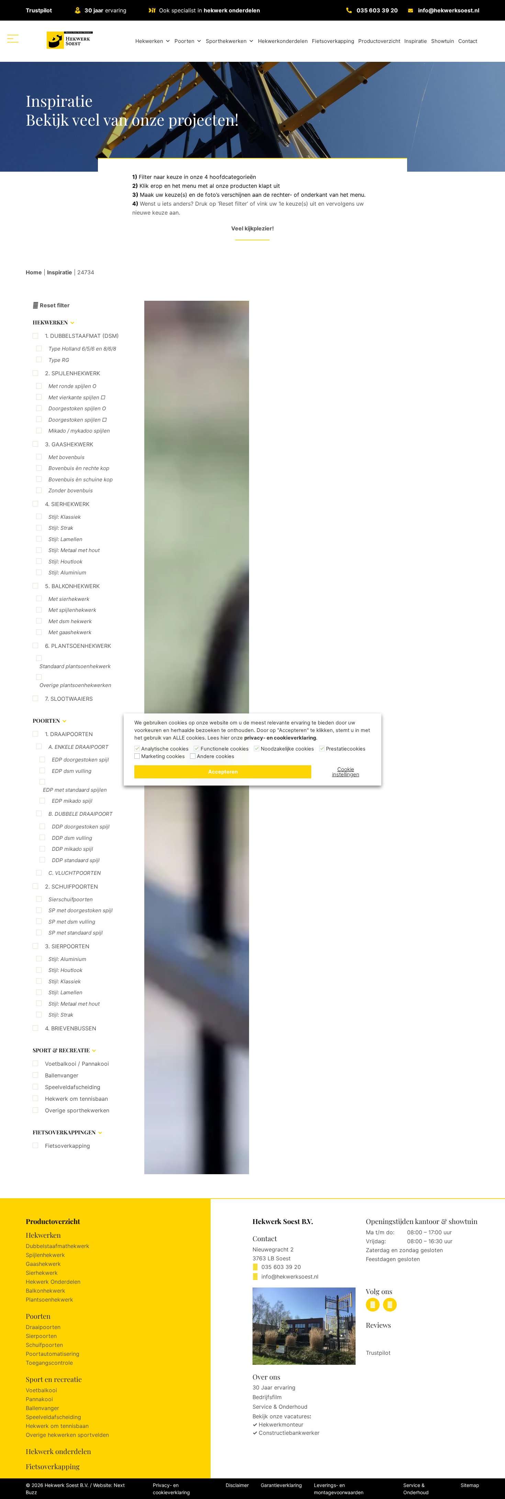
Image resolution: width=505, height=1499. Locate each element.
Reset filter (54, 305)
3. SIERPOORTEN (67, 946)
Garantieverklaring (281, 1485)
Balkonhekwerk (45, 1290)
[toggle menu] (13, 38)
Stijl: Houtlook (65, 561)
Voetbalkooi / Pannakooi (77, 1063)
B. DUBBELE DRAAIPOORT (80, 814)
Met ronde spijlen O (72, 386)
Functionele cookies (225, 749)
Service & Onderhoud (279, 1406)
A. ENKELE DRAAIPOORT (78, 747)
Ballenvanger (61, 1075)
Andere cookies (215, 756)
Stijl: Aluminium (67, 572)
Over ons (266, 1376)
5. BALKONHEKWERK (72, 586)
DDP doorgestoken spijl (81, 826)
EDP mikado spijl (72, 801)
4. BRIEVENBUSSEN (70, 1028)
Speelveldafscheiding (72, 1087)
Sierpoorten (41, 1335)
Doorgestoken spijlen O (77, 408)
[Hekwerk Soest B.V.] (69, 40)
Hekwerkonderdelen (283, 41)
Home (34, 272)
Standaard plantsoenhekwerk (75, 666)
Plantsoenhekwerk (49, 1299)
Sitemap (470, 1485)
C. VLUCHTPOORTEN (74, 873)
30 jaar (94, 10)
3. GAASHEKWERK (69, 444)
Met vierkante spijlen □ (76, 397)
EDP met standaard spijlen (75, 790)
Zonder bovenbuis (70, 490)
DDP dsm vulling (72, 838)
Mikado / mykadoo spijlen (79, 430)
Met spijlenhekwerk (72, 610)
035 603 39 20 (377, 10)
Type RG (58, 360)
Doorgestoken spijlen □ (77, 419)
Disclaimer (237, 1485)
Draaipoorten (43, 1327)
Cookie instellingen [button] (345, 772)
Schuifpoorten (44, 1344)
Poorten (184, 41)
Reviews (378, 1324)
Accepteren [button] (223, 772)
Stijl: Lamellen (65, 539)
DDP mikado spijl (72, 849)
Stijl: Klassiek (64, 517)
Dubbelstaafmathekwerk (57, 1246)
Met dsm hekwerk (70, 621)
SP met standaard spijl (75, 932)
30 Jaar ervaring (273, 1387)
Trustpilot (39, 10)
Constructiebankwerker (289, 1432)
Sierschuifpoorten (70, 899)
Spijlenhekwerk (45, 1254)
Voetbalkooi (41, 1390)
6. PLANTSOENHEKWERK (78, 645)
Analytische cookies (165, 749)
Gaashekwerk (43, 1263)
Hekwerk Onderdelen (53, 1281)
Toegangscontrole (49, 1362)
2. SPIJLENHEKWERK (72, 373)
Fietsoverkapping (333, 41)
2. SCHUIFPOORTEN (71, 886)
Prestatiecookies (346, 749)
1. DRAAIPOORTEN (69, 734)
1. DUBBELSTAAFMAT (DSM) (82, 335)
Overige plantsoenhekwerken (75, 685)
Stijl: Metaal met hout (74, 550)
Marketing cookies (163, 756)
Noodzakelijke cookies (287, 749)
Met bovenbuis (66, 457)
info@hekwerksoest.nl (448, 10)
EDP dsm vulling (71, 771)
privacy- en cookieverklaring (280, 738)
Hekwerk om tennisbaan (76, 1098)
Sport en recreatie (54, 1379)
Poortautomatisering (52, 1353)
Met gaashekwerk (69, 632)
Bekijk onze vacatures (281, 1416)
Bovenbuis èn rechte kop (78, 468)
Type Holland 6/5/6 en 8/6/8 (82, 348)
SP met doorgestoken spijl (80, 910)
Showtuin (442, 41)
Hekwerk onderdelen (58, 1451)
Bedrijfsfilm (267, 1397)
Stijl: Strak (60, 528)
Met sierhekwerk (68, 599)
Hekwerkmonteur (281, 1424)
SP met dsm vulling (71, 921)
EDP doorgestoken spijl (80, 759)
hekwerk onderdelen (232, 10)
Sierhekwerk (42, 1272)
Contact (467, 41)
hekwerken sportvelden (78, 1434)
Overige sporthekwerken (77, 1110)
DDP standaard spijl (76, 860)
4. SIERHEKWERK (67, 504)
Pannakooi (39, 1399)
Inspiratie (415, 41)
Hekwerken (149, 41)
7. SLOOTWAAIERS (69, 698)
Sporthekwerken (226, 41)
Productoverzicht (379, 41)
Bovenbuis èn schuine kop (80, 479)
